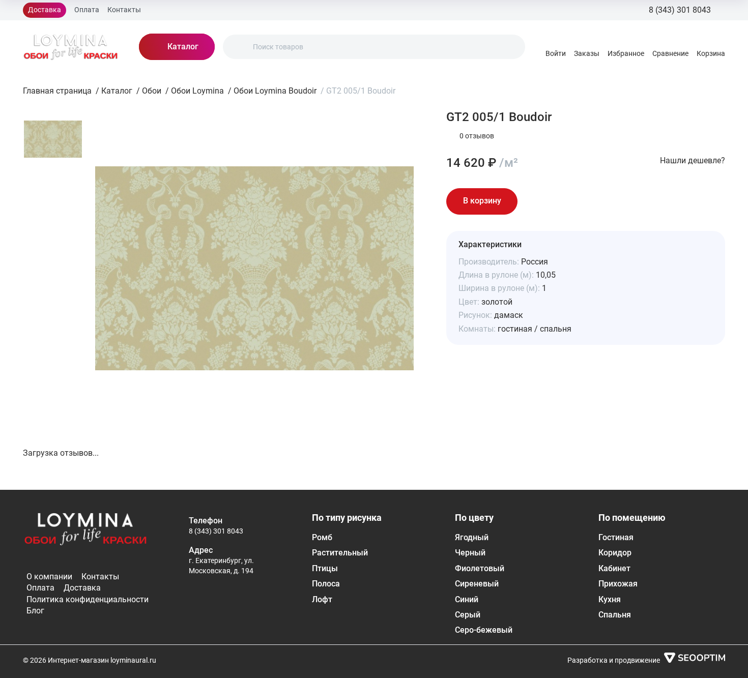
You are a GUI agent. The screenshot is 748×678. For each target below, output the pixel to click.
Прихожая (618, 583)
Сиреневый (477, 583)
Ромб (322, 537)
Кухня (609, 599)
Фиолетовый (479, 568)
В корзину (482, 200)
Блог (35, 610)
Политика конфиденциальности (87, 599)
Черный (470, 552)
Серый (467, 615)
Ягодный (471, 537)
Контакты (124, 10)
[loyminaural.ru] (71, 47)
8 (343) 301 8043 (216, 531)
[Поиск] (239, 47)
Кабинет (614, 568)
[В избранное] (536, 201)
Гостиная (616, 537)
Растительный (340, 552)
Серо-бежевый (483, 630)
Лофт (322, 599)
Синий (466, 599)
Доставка (44, 10)
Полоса (326, 583)
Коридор (614, 552)
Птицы (325, 568)
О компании (49, 576)
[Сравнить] (564, 201)
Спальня (614, 615)
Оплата (86, 10)
